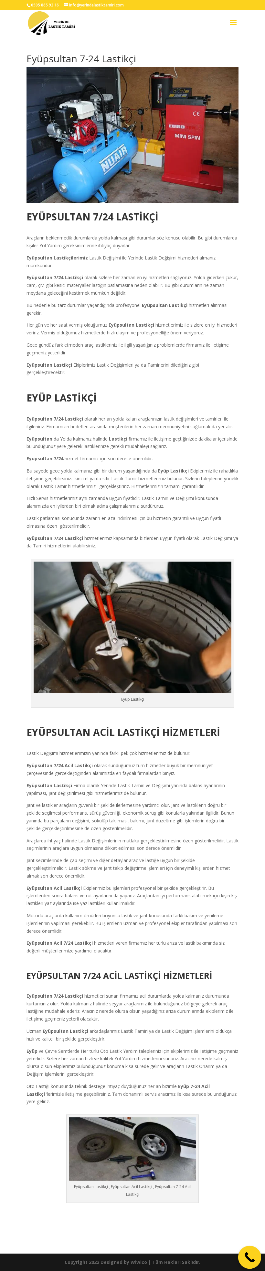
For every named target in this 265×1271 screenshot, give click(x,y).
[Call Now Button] (249, 1257)
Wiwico (139, 1262)
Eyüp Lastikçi (174, 471)
